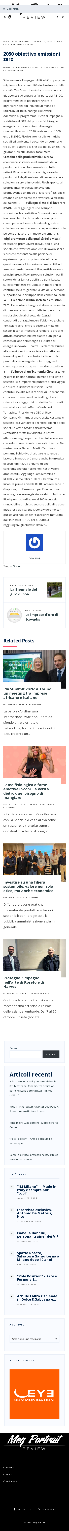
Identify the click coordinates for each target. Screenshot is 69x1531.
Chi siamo (8, 1467)
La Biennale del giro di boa (23, 590)
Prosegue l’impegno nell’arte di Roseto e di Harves (23, 982)
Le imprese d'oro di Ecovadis (41, 615)
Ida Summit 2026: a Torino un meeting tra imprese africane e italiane (27, 693)
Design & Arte (40, 993)
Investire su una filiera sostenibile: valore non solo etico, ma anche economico (28, 886)
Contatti (7, 1474)
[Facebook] (57, 17)
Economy (35, 704)
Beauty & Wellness (42, 804)
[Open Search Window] (5, 17)
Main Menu (12, 9)
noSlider (15, 566)
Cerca (13, 1048)
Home (6, 67)
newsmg (24, 41)
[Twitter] (62, 17)
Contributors (10, 1481)
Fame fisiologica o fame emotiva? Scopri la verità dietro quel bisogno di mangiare (26, 791)
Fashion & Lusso (22, 44)
